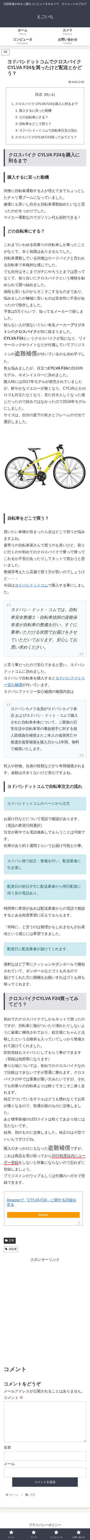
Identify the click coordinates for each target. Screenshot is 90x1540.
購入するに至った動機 (35, 110)
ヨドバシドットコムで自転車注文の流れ (48, 130)
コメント (13, 1398)
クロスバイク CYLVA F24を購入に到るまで (46, 104)
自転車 (13, 1249)
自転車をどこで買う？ (35, 124)
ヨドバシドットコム (31, 585)
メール (9, 1464)
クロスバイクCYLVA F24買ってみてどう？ (46, 137)
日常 (11, 1240)
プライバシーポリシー (45, 1525)
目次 (38, 94)
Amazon (43, 1214)
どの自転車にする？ (33, 117)
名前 (7, 1447)
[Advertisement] (45, 1310)
